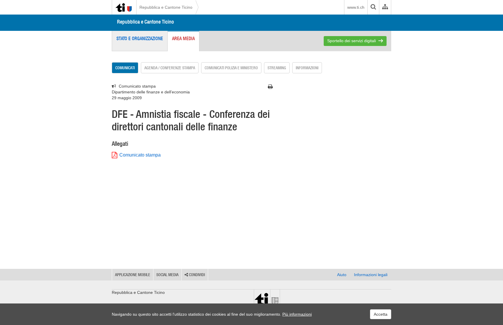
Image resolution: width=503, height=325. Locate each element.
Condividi (196, 274)
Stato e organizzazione (139, 38)
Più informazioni (297, 314)
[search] (373, 7)
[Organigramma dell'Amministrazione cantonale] (385, 7)
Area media (183, 38)
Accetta (380, 314)
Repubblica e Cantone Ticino (165, 7)
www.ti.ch (355, 7)
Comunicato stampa (140, 154)
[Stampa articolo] (270, 87)
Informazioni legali (370, 274)
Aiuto (341, 274)
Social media (167, 274)
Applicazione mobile (132, 274)
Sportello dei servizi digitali (351, 40)
